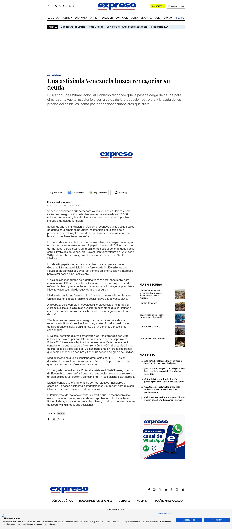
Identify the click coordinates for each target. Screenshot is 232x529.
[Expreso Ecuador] (69, 492)
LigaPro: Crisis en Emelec (73, 26)
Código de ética (62, 501)
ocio (158, 18)
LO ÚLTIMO (53, 18)
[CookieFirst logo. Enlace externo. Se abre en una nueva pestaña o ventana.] (3, 515)
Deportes (146, 18)
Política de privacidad (163, 514)
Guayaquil (122, 18)
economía (81, 18)
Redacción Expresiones (60, 202)
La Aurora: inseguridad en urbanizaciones (127, 26)
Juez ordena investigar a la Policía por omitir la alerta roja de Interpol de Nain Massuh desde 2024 (164, 371)
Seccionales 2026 (160, 26)
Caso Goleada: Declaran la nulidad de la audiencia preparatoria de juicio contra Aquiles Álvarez (162, 389)
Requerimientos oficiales (96, 501)
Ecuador (107, 18)
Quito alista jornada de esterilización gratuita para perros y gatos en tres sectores (164, 380)
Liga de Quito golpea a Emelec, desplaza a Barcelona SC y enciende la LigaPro (163, 362)
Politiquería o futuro (150, 326)
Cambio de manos (148, 302)
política (67, 18)
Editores (124, 501)
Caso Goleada (96, 26)
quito (134, 18)
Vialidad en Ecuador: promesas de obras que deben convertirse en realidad (151, 294)
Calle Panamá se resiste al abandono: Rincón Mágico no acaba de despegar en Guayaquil (164, 398)
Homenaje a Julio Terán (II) (153, 338)
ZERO (61, 413)
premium (179, 18)
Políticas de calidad (169, 501)
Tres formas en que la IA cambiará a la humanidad (152, 316)
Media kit (143, 501)
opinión (94, 18)
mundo (168, 18)
